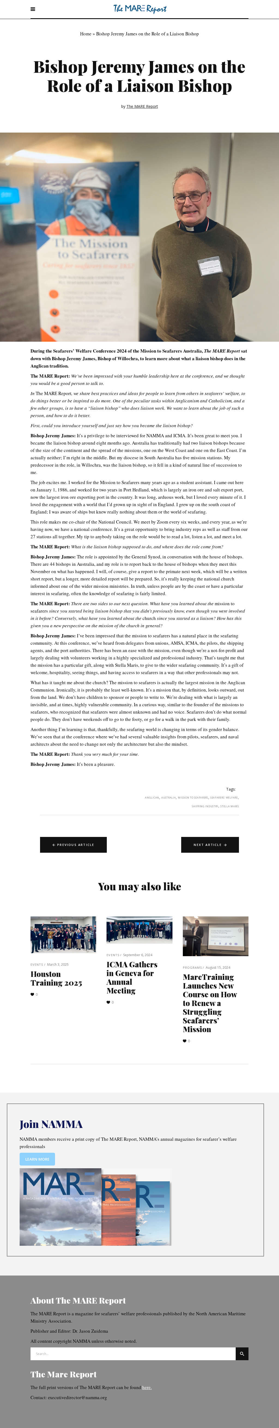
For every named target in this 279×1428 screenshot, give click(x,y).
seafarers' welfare (224, 797)
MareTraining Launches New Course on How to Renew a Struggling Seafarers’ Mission (210, 1003)
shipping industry (205, 806)
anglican (152, 797)
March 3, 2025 (58, 964)
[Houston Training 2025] (63, 934)
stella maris (229, 806)
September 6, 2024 (137, 955)
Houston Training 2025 (56, 978)
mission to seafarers (193, 797)
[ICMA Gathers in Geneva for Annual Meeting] (139, 930)
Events (37, 964)
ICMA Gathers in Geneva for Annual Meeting (132, 977)
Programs (192, 967)
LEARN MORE (37, 1159)
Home (86, 33)
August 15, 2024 (218, 967)
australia (168, 797)
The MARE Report (142, 106)
